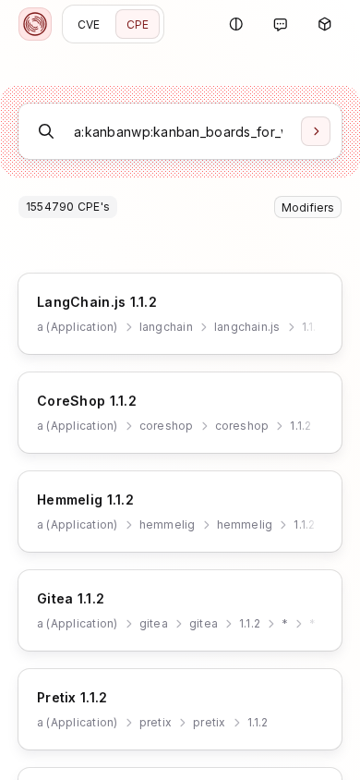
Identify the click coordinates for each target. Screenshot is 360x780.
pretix (155, 722)
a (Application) (77, 327)
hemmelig (167, 524)
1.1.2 (312, 327)
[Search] (315, 131)
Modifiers (308, 207)
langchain (166, 327)
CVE (89, 24)
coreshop (166, 426)
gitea (153, 623)
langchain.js (247, 327)
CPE (138, 24)
